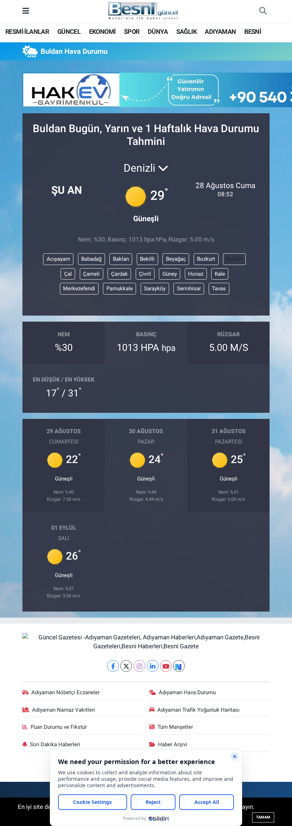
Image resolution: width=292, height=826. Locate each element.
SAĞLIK (186, 31)
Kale (220, 274)
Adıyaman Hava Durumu (187, 692)
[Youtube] (166, 666)
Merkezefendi (79, 288)
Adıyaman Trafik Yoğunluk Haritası (198, 710)
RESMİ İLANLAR (27, 31)
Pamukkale (119, 288)
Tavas (219, 288)
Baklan (121, 259)
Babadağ (91, 259)
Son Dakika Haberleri (55, 744)
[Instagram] (139, 666)
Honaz (195, 274)
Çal (68, 274)
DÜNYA (158, 31)
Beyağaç (176, 259)
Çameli (91, 274)
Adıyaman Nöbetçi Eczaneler (65, 692)
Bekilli (147, 259)
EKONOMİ (102, 31)
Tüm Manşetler (175, 727)
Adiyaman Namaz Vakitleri (63, 710)
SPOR (132, 31)
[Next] (179, 666)
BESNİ (252, 31)
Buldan (234, 259)
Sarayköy (155, 288)
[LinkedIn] (152, 666)
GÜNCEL (68, 31)
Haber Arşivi (172, 744)
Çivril (145, 274)
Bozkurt (206, 259)
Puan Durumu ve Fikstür (59, 727)
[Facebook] (113, 666)
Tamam (263, 817)
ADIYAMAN (220, 31)
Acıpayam (58, 259)
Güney (169, 274)
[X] (126, 666)
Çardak (119, 274)
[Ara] (263, 11)
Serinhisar (189, 288)
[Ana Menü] (25, 11)
